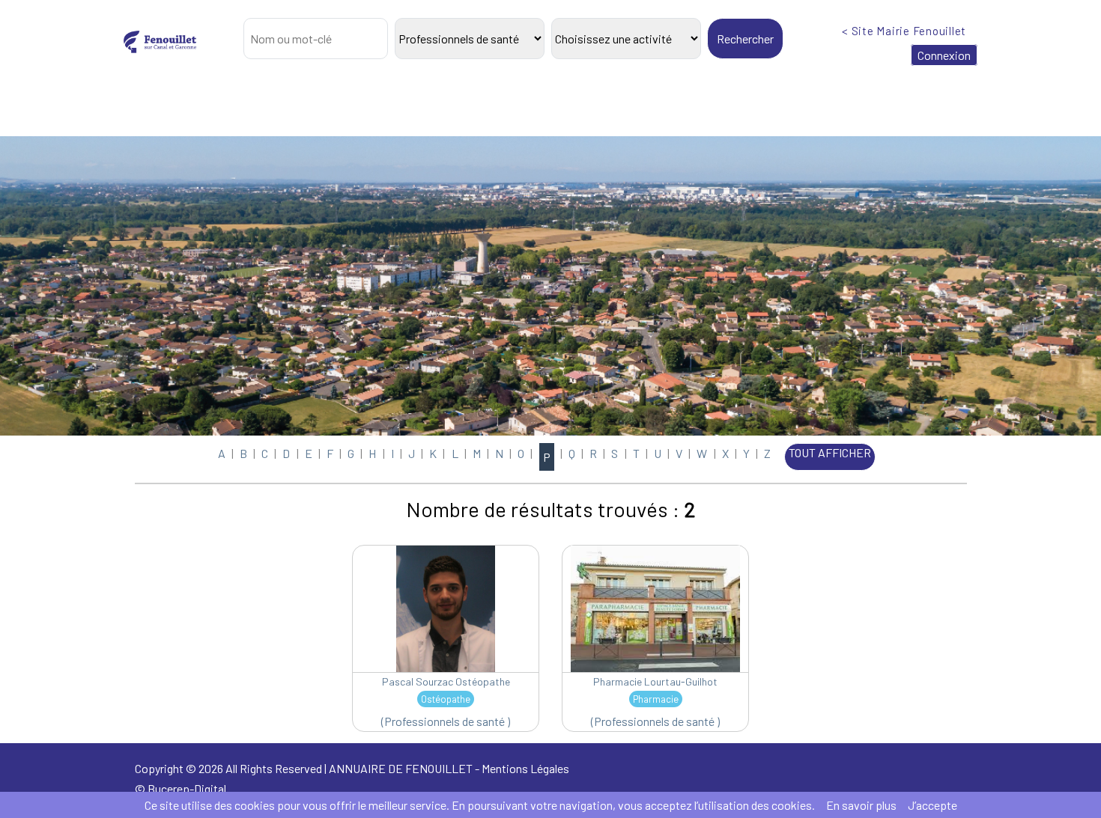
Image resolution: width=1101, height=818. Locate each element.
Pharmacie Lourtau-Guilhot (655, 681)
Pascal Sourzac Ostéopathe (446, 681)
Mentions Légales (525, 768)
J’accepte (932, 805)
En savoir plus (861, 805)
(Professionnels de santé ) (445, 721)
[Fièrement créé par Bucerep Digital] (715, 784)
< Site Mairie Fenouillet (904, 30)
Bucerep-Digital (187, 788)
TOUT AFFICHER (830, 452)
